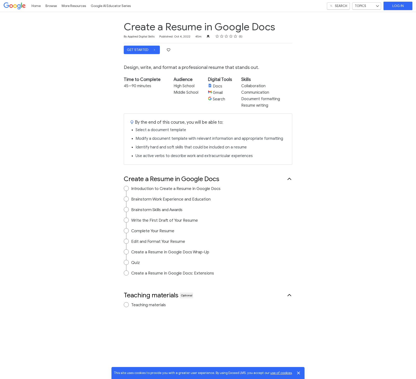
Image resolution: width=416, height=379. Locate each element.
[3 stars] (226, 36)
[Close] (298, 373)
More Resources (74, 6)
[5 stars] (235, 36)
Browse (51, 6)
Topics (360, 6)
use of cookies (281, 373)
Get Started (138, 50)
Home (36, 6)
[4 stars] (231, 36)
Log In (398, 6)
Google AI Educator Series (111, 6)
